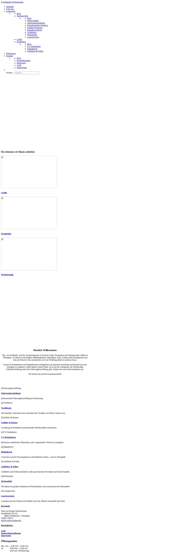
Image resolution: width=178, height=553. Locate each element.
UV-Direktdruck (8, 437)
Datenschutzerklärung (11, 533)
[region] (89, 112)
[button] (45, 337)
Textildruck (6, 408)
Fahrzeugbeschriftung (11, 393)
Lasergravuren (7, 496)
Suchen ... (10, 73)
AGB (3, 531)
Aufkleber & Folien (9, 467)
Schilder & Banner (9, 422)
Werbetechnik (7, 275)
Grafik (4, 193)
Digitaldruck (6, 452)
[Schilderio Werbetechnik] (12, 2)
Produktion (6, 234)
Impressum (6, 535)
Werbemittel (6, 481)
